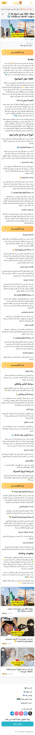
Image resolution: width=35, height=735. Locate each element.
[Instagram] (17, 713)
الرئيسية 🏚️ (28, 688)
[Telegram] (12, 713)
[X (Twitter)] (30, 713)
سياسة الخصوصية (26, 703)
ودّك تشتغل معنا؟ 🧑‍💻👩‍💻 (24, 699)
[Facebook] (26, 713)
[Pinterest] (21, 713)
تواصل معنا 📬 (27, 695)
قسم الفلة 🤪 (24, 9)
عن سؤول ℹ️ (28, 692)
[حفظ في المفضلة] (2, 14)
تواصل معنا (17, 723)
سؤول (30, 9)
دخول (4, 3)
